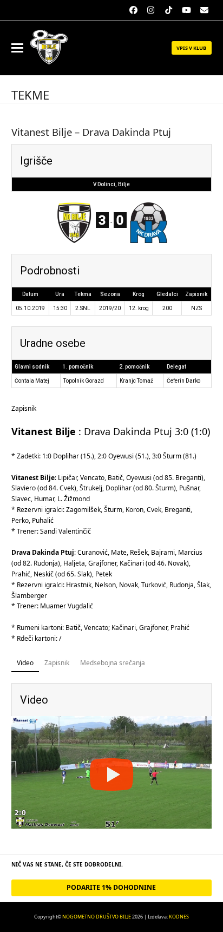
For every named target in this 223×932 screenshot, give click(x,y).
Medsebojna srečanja (112, 662)
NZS (196, 308)
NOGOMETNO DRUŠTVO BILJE (96, 916)
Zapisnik (56, 662)
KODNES (179, 916)
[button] (17, 47)
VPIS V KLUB (191, 47)
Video (25, 662)
